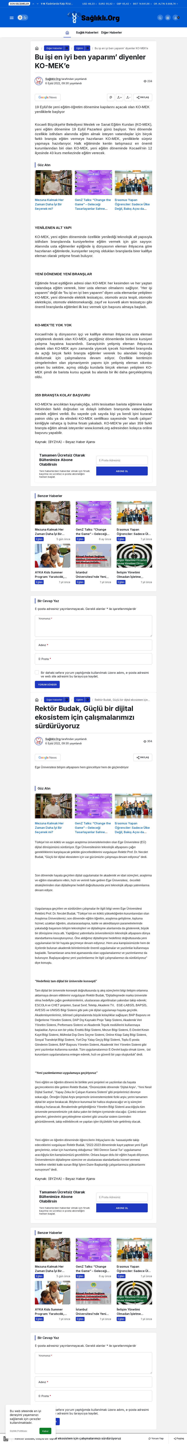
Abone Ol (122, 471)
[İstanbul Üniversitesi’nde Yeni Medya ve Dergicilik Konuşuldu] (93, 564)
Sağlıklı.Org (53, 79)
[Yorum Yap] (110, 97)
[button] (168, 17)
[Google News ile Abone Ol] (47, 97)
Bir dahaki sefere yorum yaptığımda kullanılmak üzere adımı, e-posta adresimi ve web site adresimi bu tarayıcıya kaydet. (95, 674)
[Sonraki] (37, 3)
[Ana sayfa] (67, 32)
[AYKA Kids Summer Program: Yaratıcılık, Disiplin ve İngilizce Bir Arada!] (52, 564)
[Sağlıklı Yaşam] (93, 17)
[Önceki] (33, 3)
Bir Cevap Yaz (48, 601)
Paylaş (180, 1438)
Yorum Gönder (47, 684)
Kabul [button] (45, 1431)
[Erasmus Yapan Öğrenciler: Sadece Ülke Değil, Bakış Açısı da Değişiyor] (133, 190)
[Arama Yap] (160, 17)
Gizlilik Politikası (18, 1431)
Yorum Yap (157, 1438)
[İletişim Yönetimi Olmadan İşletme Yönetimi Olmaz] (134, 564)
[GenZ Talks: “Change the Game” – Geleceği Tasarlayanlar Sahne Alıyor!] (93, 190)
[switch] (22, 17)
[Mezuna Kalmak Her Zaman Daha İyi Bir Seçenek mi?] (53, 190)
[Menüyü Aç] (11, 17)
